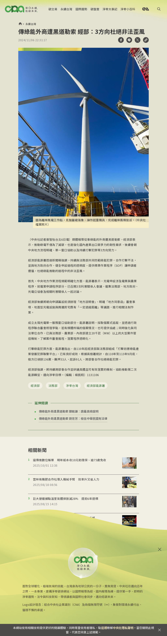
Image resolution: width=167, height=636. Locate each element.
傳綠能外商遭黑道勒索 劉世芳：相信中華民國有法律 (73, 418)
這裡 (104, 628)
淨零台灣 (72, 385)
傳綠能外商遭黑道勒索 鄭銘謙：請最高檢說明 (69, 411)
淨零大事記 (110, 9)
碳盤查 (95, 9)
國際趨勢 (81, 9)
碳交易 (52, 9)
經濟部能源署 (96, 385)
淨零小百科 (128, 9)
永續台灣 (66, 9)
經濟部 (35, 385)
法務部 (53, 385)
